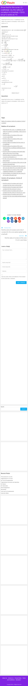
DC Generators (4, 486)
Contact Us (10, 678)
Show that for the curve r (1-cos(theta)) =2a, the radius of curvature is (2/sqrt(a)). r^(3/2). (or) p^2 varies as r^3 (14, 131)
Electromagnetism (5, 487)
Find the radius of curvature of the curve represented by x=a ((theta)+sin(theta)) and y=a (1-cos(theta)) (14, 147)
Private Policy (18, 678)
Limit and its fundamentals (7, 491)
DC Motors (3, 484)
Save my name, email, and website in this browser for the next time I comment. (13, 277)
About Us (4, 678)
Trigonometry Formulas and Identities (10, 482)
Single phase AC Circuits (7, 478)
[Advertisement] (14, 111)
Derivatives (3, 489)
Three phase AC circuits (6, 476)
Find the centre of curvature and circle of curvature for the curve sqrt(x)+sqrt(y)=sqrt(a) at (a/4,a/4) (14, 196)
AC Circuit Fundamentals (7, 480)
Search (2, 406)
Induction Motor (5, 493)
